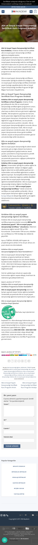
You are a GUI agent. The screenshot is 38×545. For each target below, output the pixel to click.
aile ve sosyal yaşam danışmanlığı (19, 369)
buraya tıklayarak (7, 196)
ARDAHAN (23, 367)
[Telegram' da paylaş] (29, 361)
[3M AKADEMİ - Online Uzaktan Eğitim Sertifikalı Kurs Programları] (19, 11)
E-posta (7, 428)
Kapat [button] (35, 4)
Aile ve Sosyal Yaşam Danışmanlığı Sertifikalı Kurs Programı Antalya (29, 385)
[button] (3, 11)
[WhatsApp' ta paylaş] (9, 361)
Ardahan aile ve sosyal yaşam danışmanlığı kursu (23, 377)
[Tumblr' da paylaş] (25, 361)
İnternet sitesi (8, 437)
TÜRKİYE (29, 367)
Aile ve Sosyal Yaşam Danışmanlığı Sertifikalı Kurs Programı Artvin (9, 385)
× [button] (36, 517)
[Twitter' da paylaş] (15, 361)
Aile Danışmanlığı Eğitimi (13, 367)
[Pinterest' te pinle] (22, 361)
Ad (5, 420)
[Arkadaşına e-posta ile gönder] (19, 361)
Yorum (6, 404)
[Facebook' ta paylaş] (12, 361)
